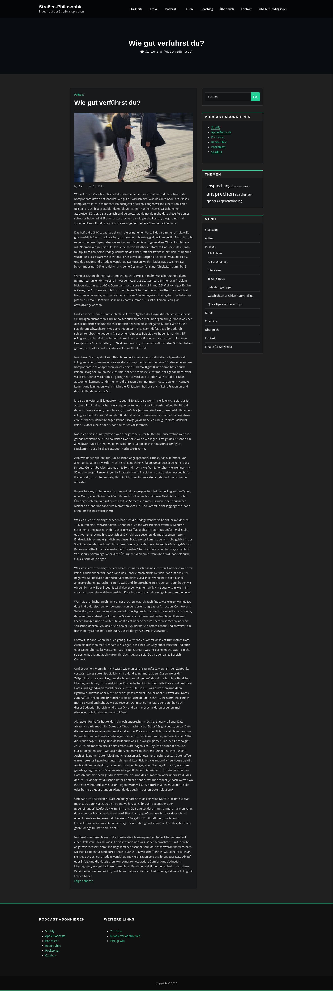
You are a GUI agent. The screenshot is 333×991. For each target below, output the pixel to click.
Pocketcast (218, 147)
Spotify (215, 127)
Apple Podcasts (221, 132)
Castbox (216, 152)
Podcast (171, 9)
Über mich (227, 9)
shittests (238, 186)
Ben (78, 186)
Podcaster (218, 137)
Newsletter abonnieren (125, 936)
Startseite (136, 9)
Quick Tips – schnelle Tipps (225, 304)
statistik (246, 186)
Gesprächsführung (229, 201)
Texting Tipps (216, 279)
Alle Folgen (215, 253)
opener (211, 201)
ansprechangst (220, 186)
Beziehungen (244, 195)
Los (255, 97)
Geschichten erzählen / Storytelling (230, 296)
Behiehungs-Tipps (219, 287)
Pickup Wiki (117, 941)
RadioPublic (219, 142)
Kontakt (246, 9)
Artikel (154, 9)
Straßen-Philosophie (61, 6)
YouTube (116, 931)
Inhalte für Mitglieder (272, 9)
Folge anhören (83, 881)
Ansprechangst (218, 262)
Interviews (214, 270)
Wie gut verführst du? (178, 51)
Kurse (190, 9)
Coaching (207, 9)
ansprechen (220, 193)
